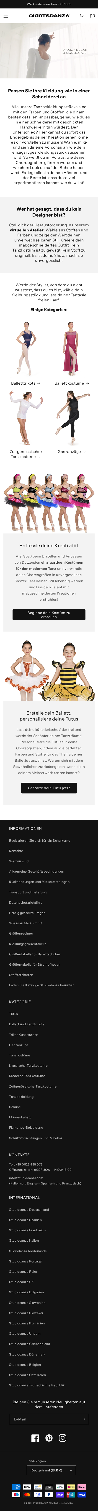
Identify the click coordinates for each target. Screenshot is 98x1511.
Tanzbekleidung (21, 1097)
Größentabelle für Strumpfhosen (34, 964)
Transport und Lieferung (28, 892)
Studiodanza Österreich (27, 1375)
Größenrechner (21, 933)
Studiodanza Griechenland (29, 1344)
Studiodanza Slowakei (26, 1313)
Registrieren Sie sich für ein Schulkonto (39, 841)
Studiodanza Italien (24, 1240)
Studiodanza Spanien (25, 1220)
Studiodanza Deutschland (29, 1210)
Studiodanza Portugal (25, 1261)
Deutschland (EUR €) (46, 1470)
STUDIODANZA (40, 1503)
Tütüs (13, 1014)
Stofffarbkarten (21, 975)
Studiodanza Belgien (25, 1365)
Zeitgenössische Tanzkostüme (33, 1086)
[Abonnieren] (84, 1419)
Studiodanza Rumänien (27, 1323)
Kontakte (16, 851)
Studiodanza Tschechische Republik (37, 1385)
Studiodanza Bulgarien (26, 1292)
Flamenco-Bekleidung (26, 1127)
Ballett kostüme (69, 383)
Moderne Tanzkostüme (27, 1076)
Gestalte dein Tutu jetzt (49, 788)
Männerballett (20, 1117)
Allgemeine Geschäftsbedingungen (36, 871)
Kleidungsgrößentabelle (27, 944)
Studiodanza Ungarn (25, 1334)
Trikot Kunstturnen (23, 1035)
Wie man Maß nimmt (25, 923)
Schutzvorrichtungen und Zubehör (35, 1138)
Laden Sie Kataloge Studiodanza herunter (41, 985)
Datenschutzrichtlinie (26, 902)
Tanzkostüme (19, 1055)
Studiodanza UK (21, 1282)
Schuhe (15, 1107)
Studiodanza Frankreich (27, 1230)
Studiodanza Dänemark (27, 1354)
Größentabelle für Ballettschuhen (35, 954)
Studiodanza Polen (23, 1272)
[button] (6, 16)
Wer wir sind (18, 861)
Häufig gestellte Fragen (27, 913)
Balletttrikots (23, 383)
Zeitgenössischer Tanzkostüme (26, 454)
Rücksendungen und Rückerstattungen (39, 882)
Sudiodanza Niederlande (28, 1251)
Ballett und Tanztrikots (26, 1024)
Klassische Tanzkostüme (28, 1066)
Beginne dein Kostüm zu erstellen (49, 615)
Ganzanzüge (69, 451)
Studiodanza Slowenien (27, 1303)
